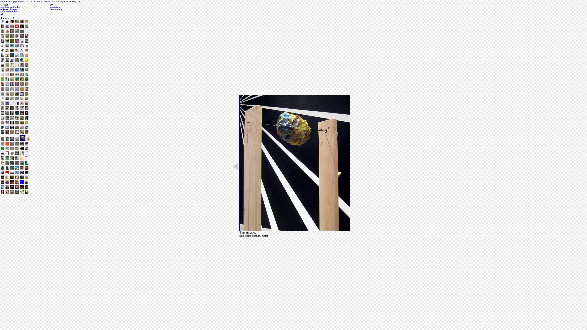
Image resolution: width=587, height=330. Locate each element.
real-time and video (10, 7)
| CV (77, 1)
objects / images (8, 9)
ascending (55, 7)
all (1, 14)
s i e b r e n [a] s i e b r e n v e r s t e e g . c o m (25, 1)
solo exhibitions (8, 12)
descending (56, 9)
